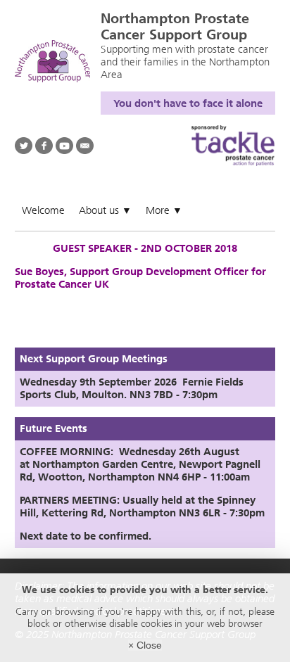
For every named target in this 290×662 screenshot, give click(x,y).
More (164, 210)
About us (105, 210)
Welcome (43, 210)
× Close (145, 645)
